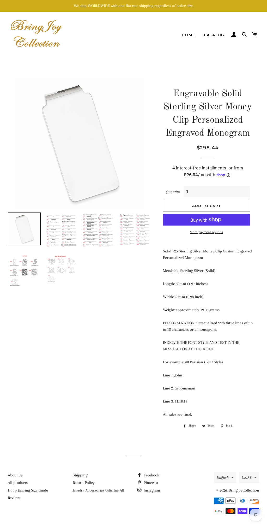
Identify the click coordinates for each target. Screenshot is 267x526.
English (223, 477)
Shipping (80, 475)
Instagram (151, 490)
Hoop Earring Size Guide (28, 490)
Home (188, 35)
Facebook (151, 475)
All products (18, 482)
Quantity (173, 192)
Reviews (14, 497)
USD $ (247, 477)
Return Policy (84, 482)
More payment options (206, 232)
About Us (15, 475)
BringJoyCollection (244, 490)
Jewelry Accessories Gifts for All (98, 490)
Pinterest (150, 482)
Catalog (214, 35)
